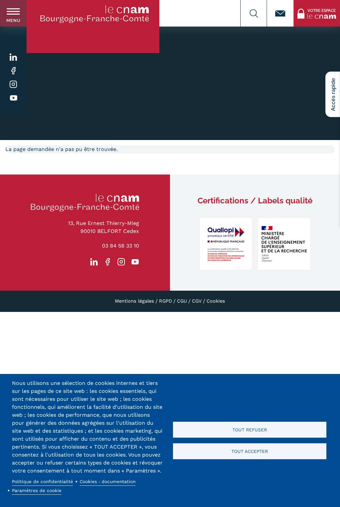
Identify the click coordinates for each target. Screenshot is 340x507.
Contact (280, 13)
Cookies (216, 301)
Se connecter (310, 4)
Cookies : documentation (107, 481)
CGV (197, 301)
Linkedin (13, 57)
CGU (182, 301)
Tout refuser (249, 429)
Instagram (13, 84)
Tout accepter (249, 451)
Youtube (13, 98)
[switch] (13, 13)
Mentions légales (134, 301)
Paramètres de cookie (36, 490)
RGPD (165, 301)
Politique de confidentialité (42, 481)
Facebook (13, 71)
